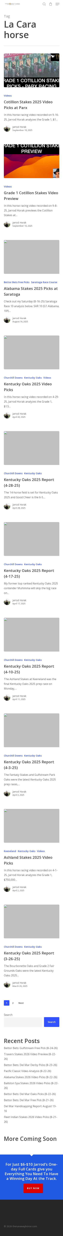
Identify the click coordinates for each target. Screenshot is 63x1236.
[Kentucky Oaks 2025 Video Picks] (31, 352)
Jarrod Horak (19, 126)
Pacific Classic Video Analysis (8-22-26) (27, 1071)
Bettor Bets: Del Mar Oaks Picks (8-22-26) (30, 1094)
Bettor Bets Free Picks (16, 282)
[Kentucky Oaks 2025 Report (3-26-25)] (31, 921)
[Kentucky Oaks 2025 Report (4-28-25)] (31, 448)
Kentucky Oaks (33, 377)
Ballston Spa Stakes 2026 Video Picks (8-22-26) (31, 1085)
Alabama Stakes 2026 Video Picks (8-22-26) (30, 1077)
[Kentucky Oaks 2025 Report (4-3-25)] (31, 730)
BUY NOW (33, 1188)
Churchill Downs (13, 377)
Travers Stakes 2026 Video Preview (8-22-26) (30, 1056)
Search (8, 1015)
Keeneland (10, 851)
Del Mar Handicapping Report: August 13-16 (30, 1108)
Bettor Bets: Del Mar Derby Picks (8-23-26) (30, 1065)
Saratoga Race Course (44, 282)
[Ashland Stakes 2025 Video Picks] (31, 826)
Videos (8, 95)
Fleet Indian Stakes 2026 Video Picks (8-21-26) (30, 1119)
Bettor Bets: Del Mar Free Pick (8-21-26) (29, 1100)
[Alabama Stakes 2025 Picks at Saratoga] (31, 257)
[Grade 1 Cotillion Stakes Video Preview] (31, 161)
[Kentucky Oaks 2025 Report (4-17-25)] (31, 539)
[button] (57, 4)
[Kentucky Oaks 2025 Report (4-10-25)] (31, 635)
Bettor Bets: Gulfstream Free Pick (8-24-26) (31, 1048)
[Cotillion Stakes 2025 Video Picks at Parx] (31, 70)
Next (21, 1003)
